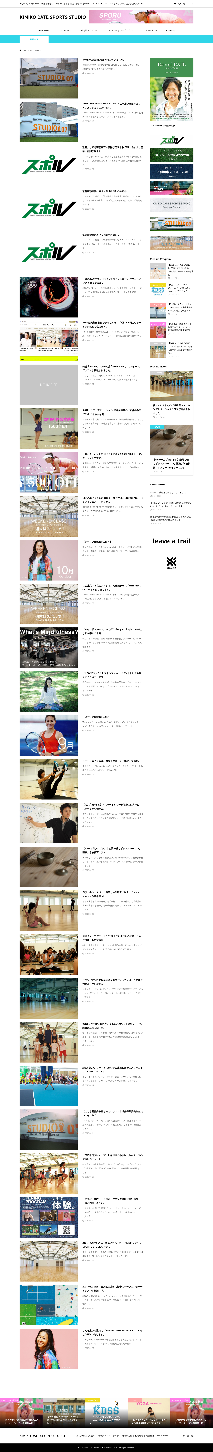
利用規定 (139, 1435)
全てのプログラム (65, 30)
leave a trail (162, 1435)
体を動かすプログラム (91, 30)
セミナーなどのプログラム (121, 30)
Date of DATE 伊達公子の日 (162, 125)
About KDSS (43, 30)
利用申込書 (127, 1435)
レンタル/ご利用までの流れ (82, 1435)
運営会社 (150, 1435)
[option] (21, 1413)
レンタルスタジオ (149, 30)
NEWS (34, 39)
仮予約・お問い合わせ (108, 1435)
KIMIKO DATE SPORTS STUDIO (53, 16)
